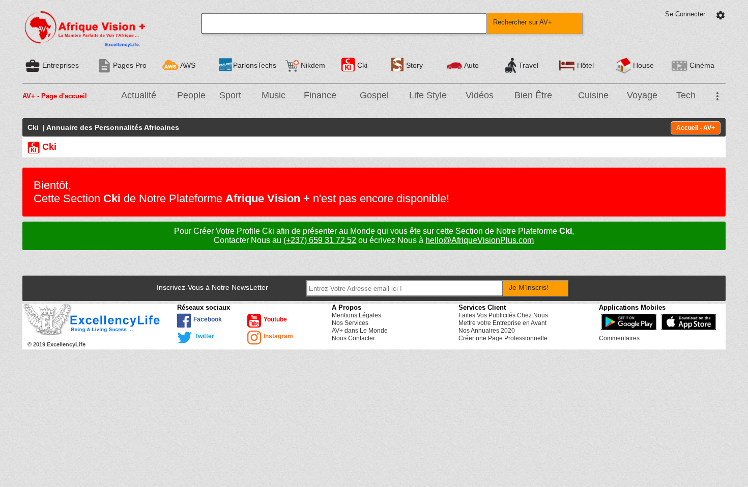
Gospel (374, 95)
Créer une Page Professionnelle (503, 338)
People (191, 95)
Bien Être (533, 95)
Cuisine (593, 95)
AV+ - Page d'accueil (54, 96)
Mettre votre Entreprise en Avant (502, 323)
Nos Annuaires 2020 (486, 330)
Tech (686, 95)
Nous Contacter (353, 338)
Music (273, 95)
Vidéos (480, 95)
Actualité (138, 95)
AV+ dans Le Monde (360, 330)
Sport (230, 95)
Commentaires (619, 338)
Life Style (428, 95)
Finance (320, 95)
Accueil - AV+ (695, 127)
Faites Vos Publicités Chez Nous (503, 315)
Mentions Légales (356, 315)
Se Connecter (685, 14)
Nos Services (350, 323)
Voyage (642, 95)
